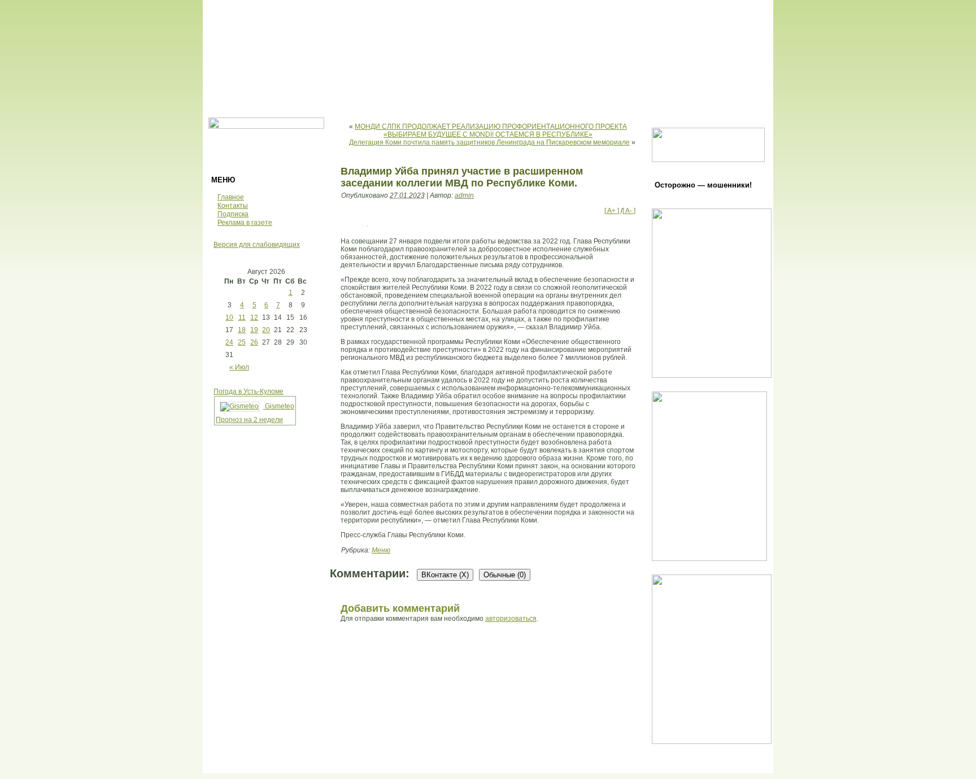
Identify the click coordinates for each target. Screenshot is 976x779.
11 (242, 317)
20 (266, 330)
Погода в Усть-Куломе (248, 391)
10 (229, 317)
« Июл (239, 367)
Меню (381, 550)
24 (229, 342)
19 (254, 330)
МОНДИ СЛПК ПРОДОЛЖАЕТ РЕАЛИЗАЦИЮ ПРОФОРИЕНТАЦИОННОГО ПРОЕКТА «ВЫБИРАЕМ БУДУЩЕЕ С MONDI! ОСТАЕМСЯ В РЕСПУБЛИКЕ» (491, 130)
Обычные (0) (504, 575)
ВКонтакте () (445, 575)
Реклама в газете (244, 223)
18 (242, 330)
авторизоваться (511, 619)
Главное (230, 197)
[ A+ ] (612, 211)
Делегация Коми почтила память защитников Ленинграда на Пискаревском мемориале (489, 142)
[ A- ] (628, 211)
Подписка (233, 214)
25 (242, 342)
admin (464, 195)
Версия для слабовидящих (256, 245)
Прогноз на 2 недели (249, 420)
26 (254, 342)
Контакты (232, 206)
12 (254, 317)
